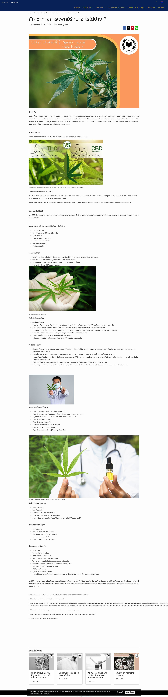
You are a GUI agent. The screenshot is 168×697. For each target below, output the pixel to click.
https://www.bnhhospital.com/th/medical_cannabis (71, 595)
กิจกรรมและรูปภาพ (115, 7)
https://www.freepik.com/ (40, 314)
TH (164, 2)
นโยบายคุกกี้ (46, 693)
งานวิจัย (161, 7)
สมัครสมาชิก (14, 2)
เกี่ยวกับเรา (87, 7)
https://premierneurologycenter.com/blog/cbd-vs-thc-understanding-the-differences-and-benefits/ (62, 614)
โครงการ (100, 7)
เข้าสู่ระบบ (5, 2)
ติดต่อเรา (151, 7)
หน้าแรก (77, 7)
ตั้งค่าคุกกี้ (119, 692)
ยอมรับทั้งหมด (130, 692)
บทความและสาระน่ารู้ (136, 7)
